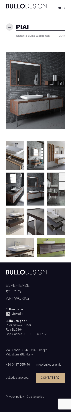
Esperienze (18, 285)
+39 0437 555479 (18, 364)
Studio (13, 291)
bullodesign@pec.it (18, 377)
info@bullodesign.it (48, 364)
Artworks (17, 298)
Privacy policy (15, 396)
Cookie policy (35, 396)
